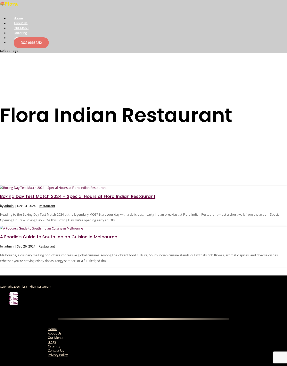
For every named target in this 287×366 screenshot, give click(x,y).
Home (52, 329)
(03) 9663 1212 (31, 42)
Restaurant (47, 206)
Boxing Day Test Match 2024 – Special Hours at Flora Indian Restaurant (77, 196)
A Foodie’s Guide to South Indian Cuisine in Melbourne (58, 237)
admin (9, 206)
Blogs (52, 342)
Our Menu (55, 338)
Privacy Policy (58, 355)
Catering (54, 346)
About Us (55, 333)
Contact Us (56, 350)
